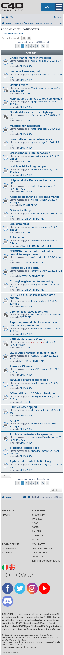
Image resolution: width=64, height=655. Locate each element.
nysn (33, 74)
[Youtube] (44, 588)
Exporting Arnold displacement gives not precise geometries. (34, 324)
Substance (17, 237)
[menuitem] (9, 17)
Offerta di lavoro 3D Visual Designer (33, 393)
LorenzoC (36, 240)
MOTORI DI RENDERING (32, 218)
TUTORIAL (37, 519)
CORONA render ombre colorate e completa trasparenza (32, 253)
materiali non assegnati (25, 125)
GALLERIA (36, 531)
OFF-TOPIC (25, 93)
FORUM (36, 527)
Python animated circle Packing (30, 461)
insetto (34, 227)
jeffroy (34, 270)
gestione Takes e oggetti (25, 71)
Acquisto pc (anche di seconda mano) (34, 196)
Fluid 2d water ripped (23, 407)
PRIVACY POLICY (39, 552)
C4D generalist (19, 224)
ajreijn (34, 101)
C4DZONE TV (38, 515)
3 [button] (30, 46)
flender (34, 199)
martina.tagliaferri (40, 437)
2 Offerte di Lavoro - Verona (27, 339)
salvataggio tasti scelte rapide (29, 379)
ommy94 (35, 284)
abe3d (34, 169)
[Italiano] (5, 567)
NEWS (35, 523)
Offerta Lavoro (19, 85)
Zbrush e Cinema (21, 366)
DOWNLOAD (38, 535)
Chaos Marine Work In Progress (30, 57)
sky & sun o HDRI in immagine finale (33, 352)
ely (32, 314)
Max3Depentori (39, 88)
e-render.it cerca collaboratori (29, 311)
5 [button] (37, 46)
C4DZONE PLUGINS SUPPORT (35, 246)
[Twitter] (19, 588)
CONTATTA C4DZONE (42, 548)
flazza (34, 60)
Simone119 (37, 328)
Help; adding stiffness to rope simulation (36, 98)
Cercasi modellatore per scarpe (30, 153)
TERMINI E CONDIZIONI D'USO (46, 561)
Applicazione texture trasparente (31, 434)
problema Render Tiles (24, 447)
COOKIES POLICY (40, 556)
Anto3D (35, 355)
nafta (33, 128)
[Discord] (7, 601)
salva (33, 213)
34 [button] (43, 46)
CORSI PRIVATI (8, 552)
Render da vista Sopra (24, 267)
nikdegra (35, 396)
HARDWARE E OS (28, 205)
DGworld (14, 652)
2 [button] (26, 46)
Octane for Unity (20, 210)
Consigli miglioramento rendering (31, 281)
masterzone (37, 342)
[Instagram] (32, 588)
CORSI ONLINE (9, 548)
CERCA (35, 539)
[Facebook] (7, 588)
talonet (34, 301)
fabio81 (35, 383)
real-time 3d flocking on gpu (28, 166)
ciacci (33, 115)
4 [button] (33, 46)
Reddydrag (36, 186)
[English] (12, 567)
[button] (17, 46)
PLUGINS (6, 515)
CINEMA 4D (25, 66)
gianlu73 (35, 156)
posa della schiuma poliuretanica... (32, 139)
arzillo (34, 257)
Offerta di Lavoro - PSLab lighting (31, 112)
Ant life (14, 420)
